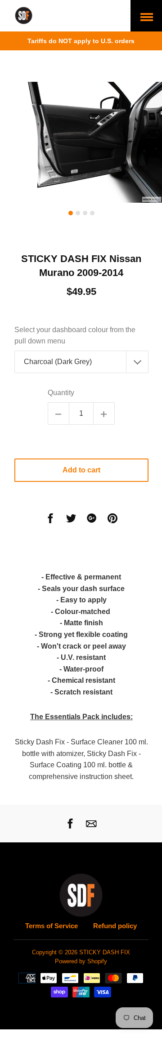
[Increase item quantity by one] (104, 413)
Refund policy (115, 926)
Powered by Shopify (81, 961)
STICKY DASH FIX (104, 952)
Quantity (61, 392)
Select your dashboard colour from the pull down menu (74, 335)
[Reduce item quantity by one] (58, 413)
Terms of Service (51, 926)
